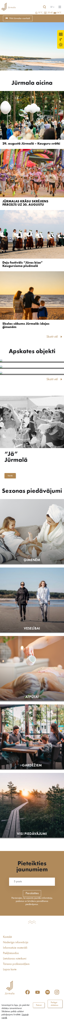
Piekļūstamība (11, 953)
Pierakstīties (32, 893)
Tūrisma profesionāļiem (16, 964)
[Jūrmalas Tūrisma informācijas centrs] (8, 7)
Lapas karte (10, 969)
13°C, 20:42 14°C (49, 13)
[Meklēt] (44, 7)
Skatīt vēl (52, 336)
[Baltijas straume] (32, 361)
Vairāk (10, 476)
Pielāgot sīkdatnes (54, 1003)
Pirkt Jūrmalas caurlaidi (19, 18)
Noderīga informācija (15, 942)
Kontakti (7, 937)
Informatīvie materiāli (15, 947)
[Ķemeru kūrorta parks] (32, 373)
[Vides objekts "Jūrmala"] (32, 367)
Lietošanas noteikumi (14, 958)
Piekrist (39, 1005)
